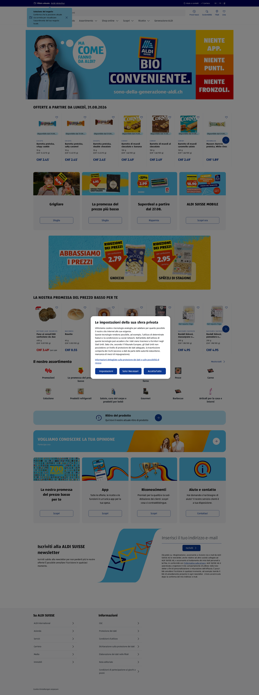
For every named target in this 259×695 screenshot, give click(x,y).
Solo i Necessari (130, 371)
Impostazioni (106, 371)
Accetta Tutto (155, 371)
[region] (130, 347)
